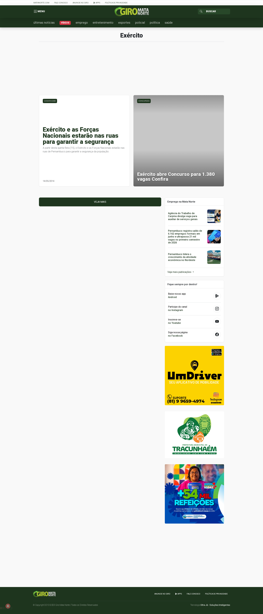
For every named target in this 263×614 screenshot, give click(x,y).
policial (140, 22)
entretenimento (103, 22)
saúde (169, 22)
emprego (82, 22)
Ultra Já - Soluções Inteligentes (215, 605)
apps (97, 3)
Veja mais (100, 201)
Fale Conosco (61, 3)
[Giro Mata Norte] (131, 11)
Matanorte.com (41, 3)
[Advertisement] (131, 70)
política (155, 22)
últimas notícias (44, 22)
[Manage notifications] (7, 606)
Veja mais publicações (179, 272)
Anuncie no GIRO (81, 3)
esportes (124, 22)
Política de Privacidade (116, 3)
